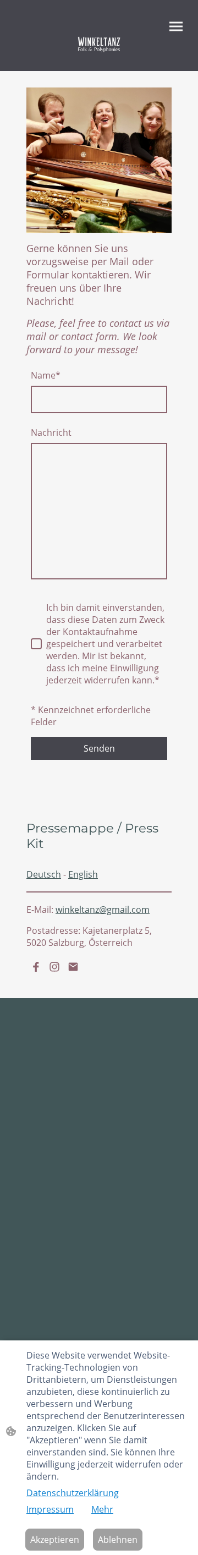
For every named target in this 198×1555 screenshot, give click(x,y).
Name (46, 375)
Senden (99, 748)
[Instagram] (54, 967)
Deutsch (43, 874)
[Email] (73, 967)
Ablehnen (118, 1540)
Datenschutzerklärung (72, 1493)
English (83, 874)
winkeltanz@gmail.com (103, 910)
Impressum (50, 1509)
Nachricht (51, 432)
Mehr (102, 1509)
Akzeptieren (54, 1540)
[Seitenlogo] (99, 44)
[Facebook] (36, 967)
